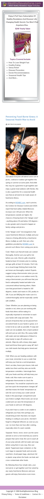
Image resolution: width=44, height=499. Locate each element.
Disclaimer (22, 497)
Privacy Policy (7, 494)
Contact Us (36, 494)
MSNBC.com (20, 203)
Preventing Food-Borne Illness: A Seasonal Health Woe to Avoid (22, 118)
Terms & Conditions (22, 494)
